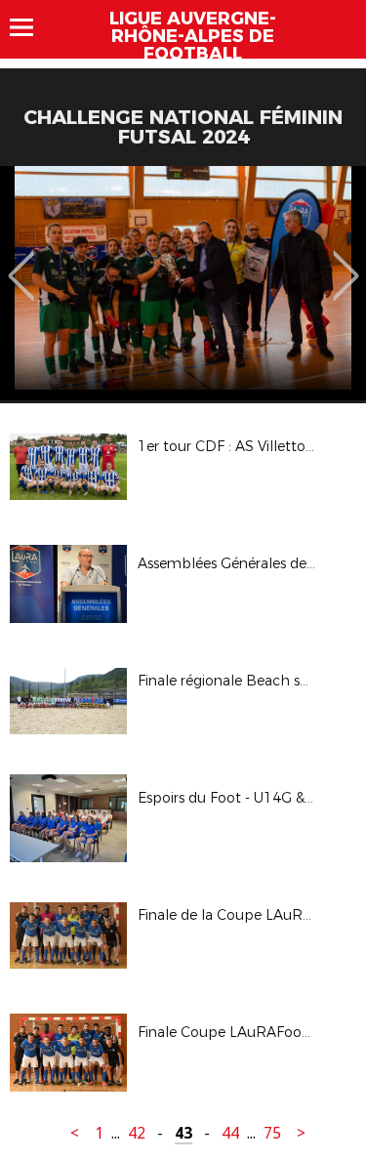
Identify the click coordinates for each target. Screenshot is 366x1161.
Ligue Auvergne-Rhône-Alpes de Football (192, 36)
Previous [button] (21, 261)
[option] (183, 283)
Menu (31, 27)
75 (272, 1133)
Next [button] (346, 261)
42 (136, 1133)
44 (230, 1133)
